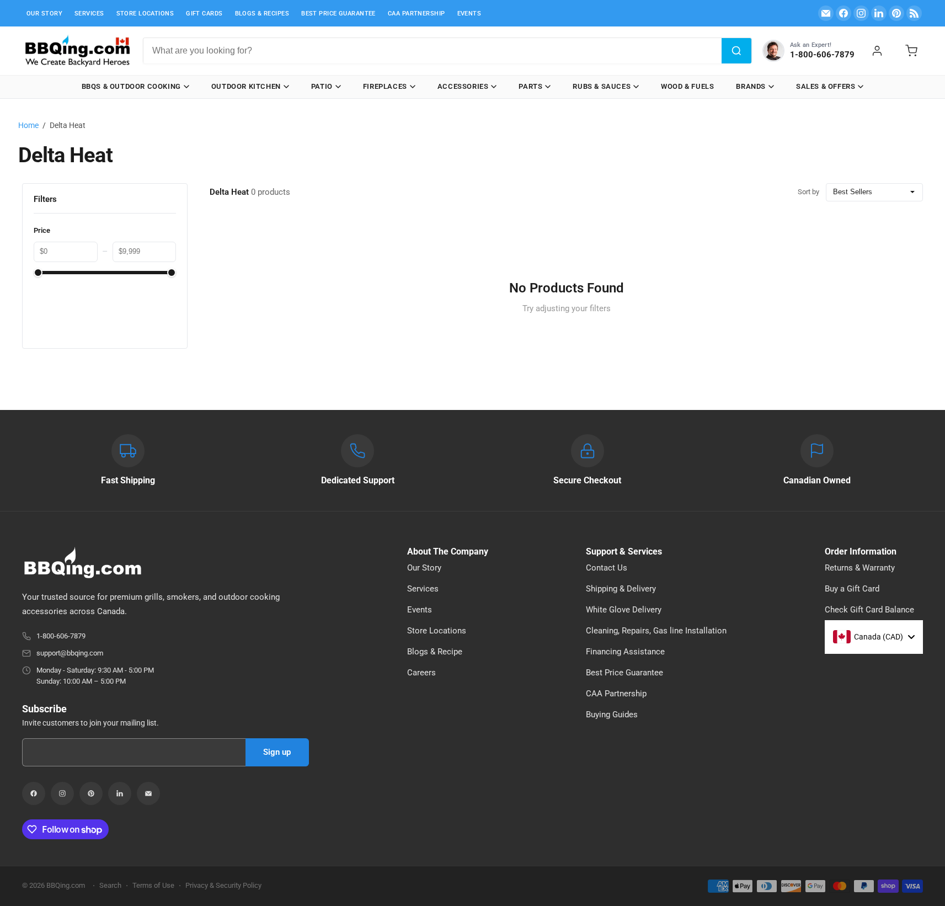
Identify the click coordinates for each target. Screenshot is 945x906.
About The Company (447, 552)
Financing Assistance (625, 652)
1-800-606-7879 (61, 636)
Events (469, 13)
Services (89, 13)
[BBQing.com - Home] (77, 50)
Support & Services (624, 552)
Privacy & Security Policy (223, 885)
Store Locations (145, 13)
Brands (751, 86)
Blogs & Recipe (434, 652)
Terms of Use (153, 885)
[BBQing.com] (165, 562)
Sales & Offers (825, 86)
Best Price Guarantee (338, 13)
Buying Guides (612, 715)
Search (110, 885)
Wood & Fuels (687, 86)
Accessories (463, 86)
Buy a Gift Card (852, 589)
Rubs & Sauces (602, 86)
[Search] (736, 50)
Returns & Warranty (860, 568)
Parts (530, 86)
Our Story (44, 13)
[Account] (877, 50)
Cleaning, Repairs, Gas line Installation (656, 631)
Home (28, 125)
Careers (421, 673)
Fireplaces (385, 86)
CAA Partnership (416, 13)
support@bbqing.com (69, 653)
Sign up (277, 752)
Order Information (860, 552)
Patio (322, 86)
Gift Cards (204, 13)
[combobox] (432, 50)
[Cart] (911, 50)
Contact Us (606, 568)
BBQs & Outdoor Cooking (131, 86)
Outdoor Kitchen (246, 86)
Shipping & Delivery (621, 589)
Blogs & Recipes (262, 13)
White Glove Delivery (623, 610)
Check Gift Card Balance (869, 610)
